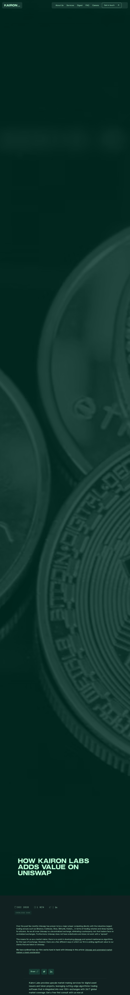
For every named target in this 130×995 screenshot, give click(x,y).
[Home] (12, 5)
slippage (78, 939)
